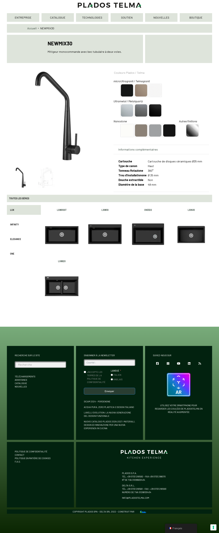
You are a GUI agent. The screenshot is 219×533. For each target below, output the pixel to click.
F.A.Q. (18, 461)
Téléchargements (25, 376)
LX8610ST (62, 210)
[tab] (24, 210)
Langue (115, 370)
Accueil (32, 28)
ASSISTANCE (21, 379)
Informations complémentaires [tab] (138, 149)
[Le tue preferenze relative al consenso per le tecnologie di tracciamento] (213, 527)
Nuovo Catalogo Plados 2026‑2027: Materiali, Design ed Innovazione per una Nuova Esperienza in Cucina (109, 425)
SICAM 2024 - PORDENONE (97, 401)
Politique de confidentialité (31, 451)
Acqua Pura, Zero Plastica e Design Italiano (109, 407)
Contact (19, 454)
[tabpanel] (126, 255)
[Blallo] (143, 511)
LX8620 (62, 261)
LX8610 (105, 210)
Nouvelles (21, 386)
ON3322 (148, 210)
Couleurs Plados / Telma (129, 72)
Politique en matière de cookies (33, 458)
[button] (101, 72)
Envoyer (109, 391)
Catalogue (21, 383)
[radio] (127, 90)
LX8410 (191, 210)
